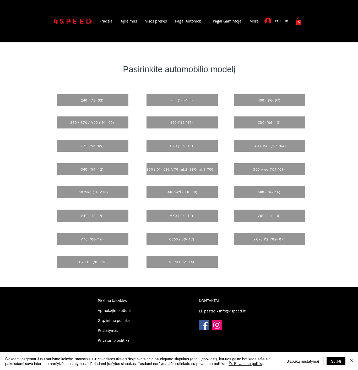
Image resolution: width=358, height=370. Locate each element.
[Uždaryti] (352, 361)
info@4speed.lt (232, 311)
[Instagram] (217, 325)
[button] (299, 21)
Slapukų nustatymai (302, 361)
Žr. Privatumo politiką (246, 363)
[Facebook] (204, 325)
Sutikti (336, 361)
